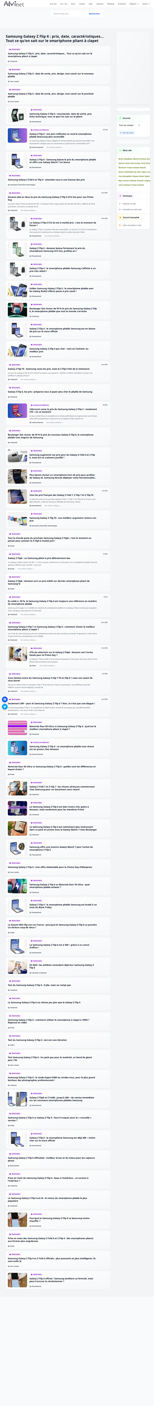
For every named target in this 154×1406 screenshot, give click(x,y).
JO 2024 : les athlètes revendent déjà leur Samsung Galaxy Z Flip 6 (61, 966)
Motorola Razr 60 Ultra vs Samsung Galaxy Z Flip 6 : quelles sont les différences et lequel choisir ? (52, 768)
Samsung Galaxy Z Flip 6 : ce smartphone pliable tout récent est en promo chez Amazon (61, 748)
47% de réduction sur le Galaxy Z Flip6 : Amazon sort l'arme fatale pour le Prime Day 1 (61, 653)
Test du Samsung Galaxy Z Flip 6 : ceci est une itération (37, 1040)
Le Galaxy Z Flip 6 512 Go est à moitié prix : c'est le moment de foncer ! (62, 224)
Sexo (91, 4)
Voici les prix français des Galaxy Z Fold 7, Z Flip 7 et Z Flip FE (61, 495)
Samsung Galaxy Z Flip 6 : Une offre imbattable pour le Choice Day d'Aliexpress (50, 867)
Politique (110, 4)
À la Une (53, 4)
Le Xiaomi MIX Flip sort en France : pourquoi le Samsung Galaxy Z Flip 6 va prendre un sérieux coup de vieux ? (52, 926)
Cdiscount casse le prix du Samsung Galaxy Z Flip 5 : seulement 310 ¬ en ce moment (63, 410)
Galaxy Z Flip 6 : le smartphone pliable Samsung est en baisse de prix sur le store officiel (62, 330)
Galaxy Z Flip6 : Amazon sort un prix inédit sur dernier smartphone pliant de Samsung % (49, 582)
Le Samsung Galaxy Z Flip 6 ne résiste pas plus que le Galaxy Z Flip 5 (44, 1002)
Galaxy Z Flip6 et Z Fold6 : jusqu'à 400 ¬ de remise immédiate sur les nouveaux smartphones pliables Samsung (61, 1099)
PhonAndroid (36, 122)
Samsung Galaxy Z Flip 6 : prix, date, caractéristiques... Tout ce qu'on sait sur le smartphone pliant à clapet (50, 55)
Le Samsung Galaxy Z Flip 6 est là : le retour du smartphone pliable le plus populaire (47, 1199)
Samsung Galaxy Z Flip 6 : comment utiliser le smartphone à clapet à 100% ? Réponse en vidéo (48, 1021)
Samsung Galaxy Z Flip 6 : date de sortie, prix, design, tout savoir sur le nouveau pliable (51, 75)
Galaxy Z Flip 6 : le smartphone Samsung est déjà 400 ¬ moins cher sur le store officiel (62, 1139)
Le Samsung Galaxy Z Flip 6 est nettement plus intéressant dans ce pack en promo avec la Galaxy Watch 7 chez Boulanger (63, 828)
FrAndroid (13, 61)
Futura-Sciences (37, 147)
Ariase (12, 546)
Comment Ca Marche (39, 973)
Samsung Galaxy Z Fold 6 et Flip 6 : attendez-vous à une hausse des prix (46, 179)
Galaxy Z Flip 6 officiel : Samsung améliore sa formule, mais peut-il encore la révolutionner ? (61, 1280)
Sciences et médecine (41, 130)
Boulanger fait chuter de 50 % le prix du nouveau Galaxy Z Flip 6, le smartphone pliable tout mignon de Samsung (50, 436)
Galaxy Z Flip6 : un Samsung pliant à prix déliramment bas (39, 558)
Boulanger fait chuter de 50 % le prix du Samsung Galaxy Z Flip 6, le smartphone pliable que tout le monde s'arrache (63, 310)
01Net (12, 589)
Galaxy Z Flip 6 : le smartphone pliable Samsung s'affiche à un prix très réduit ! (62, 269)
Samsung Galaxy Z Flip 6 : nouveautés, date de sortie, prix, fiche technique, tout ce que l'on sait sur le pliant (60, 115)
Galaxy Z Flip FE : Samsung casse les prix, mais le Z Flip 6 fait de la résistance (49, 368)
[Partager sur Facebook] (5, 699)
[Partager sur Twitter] (5, 707)
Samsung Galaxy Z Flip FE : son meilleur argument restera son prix (62, 519)
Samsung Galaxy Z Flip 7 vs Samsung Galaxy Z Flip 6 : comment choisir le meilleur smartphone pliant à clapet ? (51, 628)
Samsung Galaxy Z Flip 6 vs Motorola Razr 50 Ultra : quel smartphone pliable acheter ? (59, 886)
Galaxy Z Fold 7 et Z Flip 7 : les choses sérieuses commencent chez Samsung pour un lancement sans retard (62, 788)
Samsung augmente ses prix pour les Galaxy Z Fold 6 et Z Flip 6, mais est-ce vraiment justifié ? (62, 456)
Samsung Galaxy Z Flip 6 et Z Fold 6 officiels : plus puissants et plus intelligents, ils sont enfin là (52, 1260)
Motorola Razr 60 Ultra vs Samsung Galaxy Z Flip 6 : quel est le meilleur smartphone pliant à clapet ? (62, 728)
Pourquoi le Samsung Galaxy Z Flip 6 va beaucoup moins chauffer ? (59, 1219)
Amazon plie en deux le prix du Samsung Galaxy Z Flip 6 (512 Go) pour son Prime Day (50, 198)
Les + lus (63, 4)
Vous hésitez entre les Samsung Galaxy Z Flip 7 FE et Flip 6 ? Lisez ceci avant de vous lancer (50, 679)
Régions (133, 4)
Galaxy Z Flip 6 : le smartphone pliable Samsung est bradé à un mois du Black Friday (63, 906)
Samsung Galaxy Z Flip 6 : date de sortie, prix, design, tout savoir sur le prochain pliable (51, 95)
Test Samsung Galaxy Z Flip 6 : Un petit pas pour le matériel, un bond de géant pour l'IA (50, 1059)
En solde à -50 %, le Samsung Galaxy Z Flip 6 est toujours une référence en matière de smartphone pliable (52, 602)
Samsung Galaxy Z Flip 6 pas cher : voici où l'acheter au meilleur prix (58, 350)
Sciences (99, 4)
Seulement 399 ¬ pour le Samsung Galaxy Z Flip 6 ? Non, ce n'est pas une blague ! (51, 703)
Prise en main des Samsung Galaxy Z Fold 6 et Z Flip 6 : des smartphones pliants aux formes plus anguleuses (50, 1239)
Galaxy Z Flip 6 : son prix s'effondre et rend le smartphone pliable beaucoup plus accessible (60, 135)
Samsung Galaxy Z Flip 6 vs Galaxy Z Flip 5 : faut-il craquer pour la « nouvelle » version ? (49, 1119)
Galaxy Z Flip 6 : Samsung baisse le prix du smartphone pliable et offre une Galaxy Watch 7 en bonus (62, 161)
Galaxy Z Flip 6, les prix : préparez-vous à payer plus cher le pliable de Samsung (50, 391)
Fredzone (13, 1085)
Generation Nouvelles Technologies (22, 185)
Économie (122, 4)
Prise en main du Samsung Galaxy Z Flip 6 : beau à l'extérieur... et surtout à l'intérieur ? (48, 1179)
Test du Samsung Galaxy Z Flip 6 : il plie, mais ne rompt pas (39, 985)
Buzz (73, 4)
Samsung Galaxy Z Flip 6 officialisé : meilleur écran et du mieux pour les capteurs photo (51, 1159)
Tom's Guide (14, 81)
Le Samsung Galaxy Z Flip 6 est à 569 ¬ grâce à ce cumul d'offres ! (59, 946)
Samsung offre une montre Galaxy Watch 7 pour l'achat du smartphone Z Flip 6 (61, 848)
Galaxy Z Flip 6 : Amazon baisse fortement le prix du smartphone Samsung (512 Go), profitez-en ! (57, 249)
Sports (145, 4)
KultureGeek (14, 1166)
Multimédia (16, 49)
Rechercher (94, 13)
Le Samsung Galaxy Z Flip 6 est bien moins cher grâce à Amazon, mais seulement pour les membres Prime (59, 808)
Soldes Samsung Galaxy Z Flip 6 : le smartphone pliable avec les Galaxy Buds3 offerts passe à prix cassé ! (61, 290)
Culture (82, 4)
